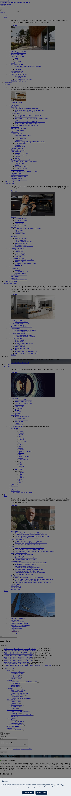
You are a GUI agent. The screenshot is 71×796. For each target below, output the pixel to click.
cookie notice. (45, 787)
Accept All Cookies (41, 792)
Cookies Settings (28, 792)
